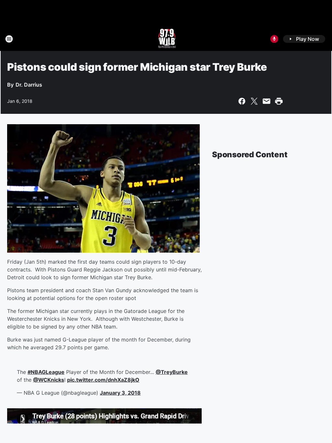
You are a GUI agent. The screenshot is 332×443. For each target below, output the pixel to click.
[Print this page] (278, 101)
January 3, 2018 (120, 392)
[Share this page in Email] (266, 101)
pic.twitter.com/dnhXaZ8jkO (103, 380)
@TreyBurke (172, 372)
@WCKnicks (48, 380)
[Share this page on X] (254, 101)
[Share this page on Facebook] (241, 101)
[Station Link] (166, 39)
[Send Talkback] (274, 39)
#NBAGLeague (46, 372)
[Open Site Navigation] (9, 39)
